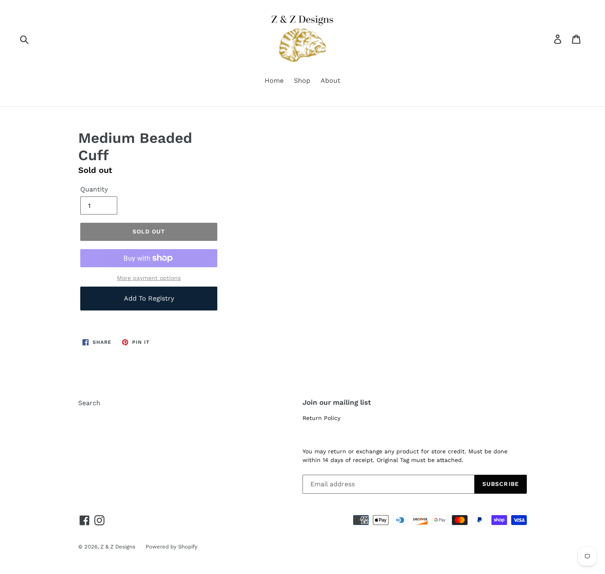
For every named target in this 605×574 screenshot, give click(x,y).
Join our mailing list (336, 402)
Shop (302, 80)
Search (89, 403)
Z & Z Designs (117, 547)
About (330, 80)
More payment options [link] (149, 278)
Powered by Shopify (172, 547)
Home (274, 80)
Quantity (94, 189)
